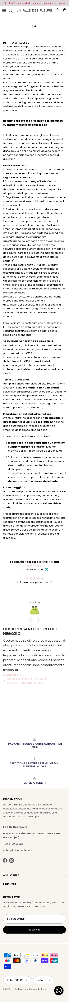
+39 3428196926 (13, 844)
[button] (31, 620)
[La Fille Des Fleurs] (34, 10)
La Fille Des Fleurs (19, 989)
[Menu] (4, 10)
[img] (34, 565)
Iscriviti (34, 929)
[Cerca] (12, 10)
